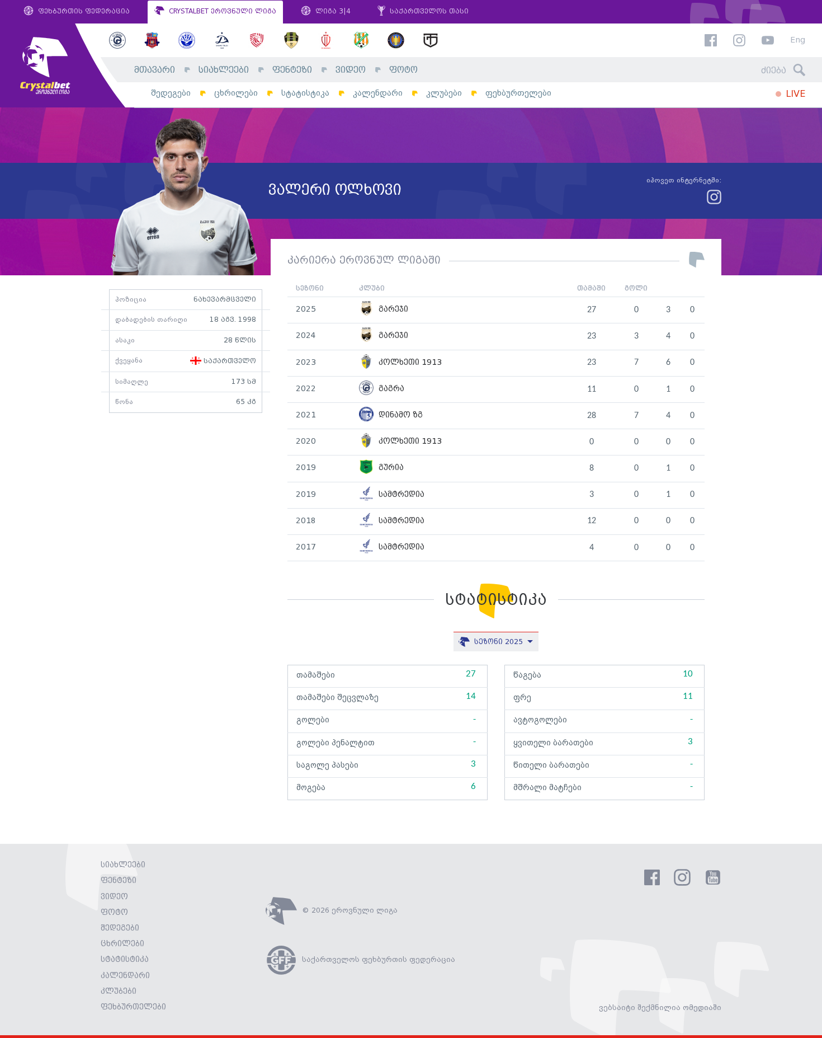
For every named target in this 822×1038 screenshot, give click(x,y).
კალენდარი (378, 93)
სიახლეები (224, 70)
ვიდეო (351, 70)
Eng (797, 40)
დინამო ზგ (399, 415)
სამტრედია (400, 495)
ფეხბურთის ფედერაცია (83, 11)
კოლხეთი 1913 (409, 363)
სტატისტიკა (305, 93)
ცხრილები (236, 93)
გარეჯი (392, 310)
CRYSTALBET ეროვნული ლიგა (221, 11)
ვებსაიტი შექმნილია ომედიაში (660, 1008)
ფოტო (403, 70)
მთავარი (154, 70)
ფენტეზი (292, 70)
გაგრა (390, 389)
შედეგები (171, 93)
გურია (390, 468)
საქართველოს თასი (428, 11)
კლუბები (444, 93)
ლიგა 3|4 (332, 11)
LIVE (794, 94)
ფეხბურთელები (518, 93)
